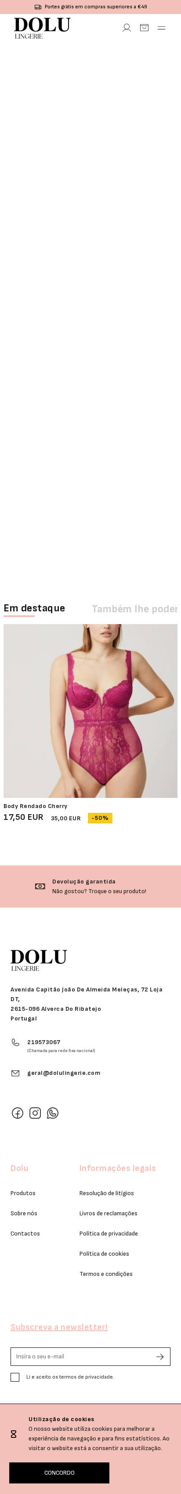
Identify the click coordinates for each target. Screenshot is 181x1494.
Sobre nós (24, 1213)
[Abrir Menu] (161, 28)
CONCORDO (59, 1472)
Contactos (25, 1233)
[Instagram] (35, 1113)
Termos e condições (106, 1274)
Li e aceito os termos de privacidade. (70, 1377)
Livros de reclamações (109, 1213)
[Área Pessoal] (126, 28)
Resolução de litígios (107, 1193)
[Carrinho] (144, 28)
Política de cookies (104, 1253)
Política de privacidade (109, 1233)
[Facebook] (18, 1113)
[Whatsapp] (53, 1113)
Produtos (23, 1193)
